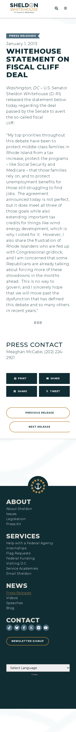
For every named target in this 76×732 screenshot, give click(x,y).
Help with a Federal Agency (29, 543)
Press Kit (13, 524)
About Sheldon (19, 509)
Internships (16, 548)
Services (23, 536)
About (18, 502)
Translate (49, 674)
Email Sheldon (18, 573)
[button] (65, 8)
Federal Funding (20, 558)
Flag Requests (18, 553)
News (16, 585)
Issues (11, 514)
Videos (12, 598)
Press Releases (22, 35)
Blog (10, 608)
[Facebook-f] (24, 628)
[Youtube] (46, 628)
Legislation (16, 519)
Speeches (14, 603)
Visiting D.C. (16, 563)
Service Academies (22, 568)
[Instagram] (38, 628)
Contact (23, 620)
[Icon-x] (31, 628)
